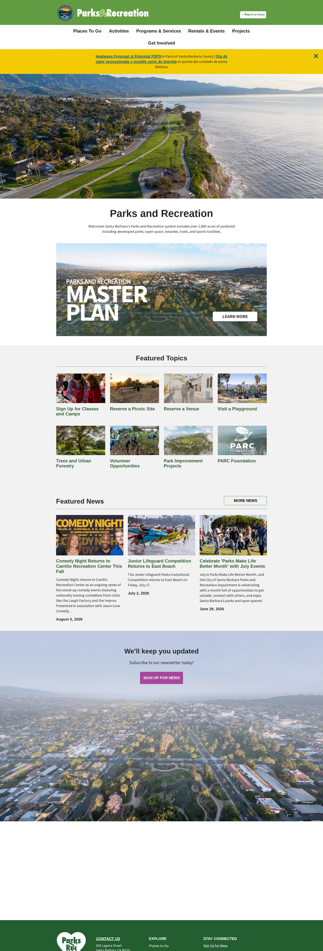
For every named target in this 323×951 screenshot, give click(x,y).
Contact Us (108, 939)
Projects (241, 30)
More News (245, 501)
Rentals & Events (206, 30)
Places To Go (87, 30)
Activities (119, 30)
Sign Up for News (215, 945)
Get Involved (161, 42)
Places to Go (159, 945)
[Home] (113, 12)
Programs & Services (158, 30)
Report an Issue (254, 14)
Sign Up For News (161, 678)
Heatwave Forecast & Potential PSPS (128, 56)
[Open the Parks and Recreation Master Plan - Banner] (161, 289)
